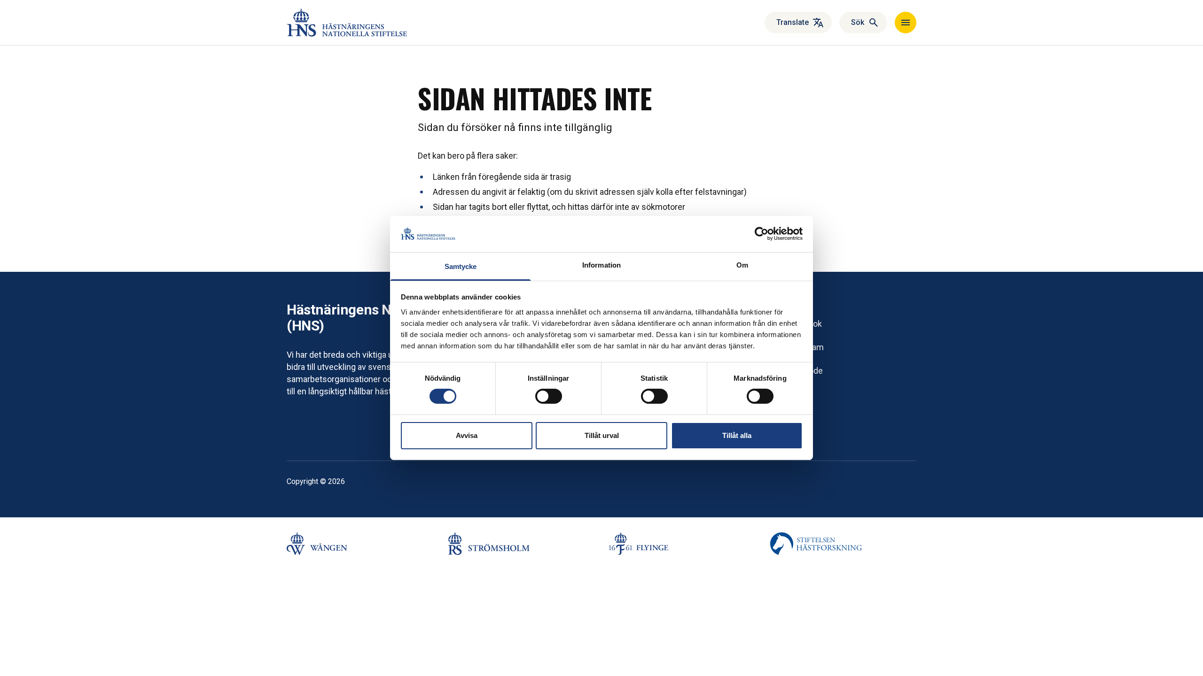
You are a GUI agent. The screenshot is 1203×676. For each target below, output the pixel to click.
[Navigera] (905, 22)
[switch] (548, 396)
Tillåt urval (602, 435)
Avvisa (466, 435)
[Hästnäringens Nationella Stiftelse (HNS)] (347, 23)
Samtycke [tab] (461, 266)
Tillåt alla (736, 435)
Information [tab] (601, 265)
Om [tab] (742, 265)
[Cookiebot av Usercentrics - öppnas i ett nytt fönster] (761, 234)
